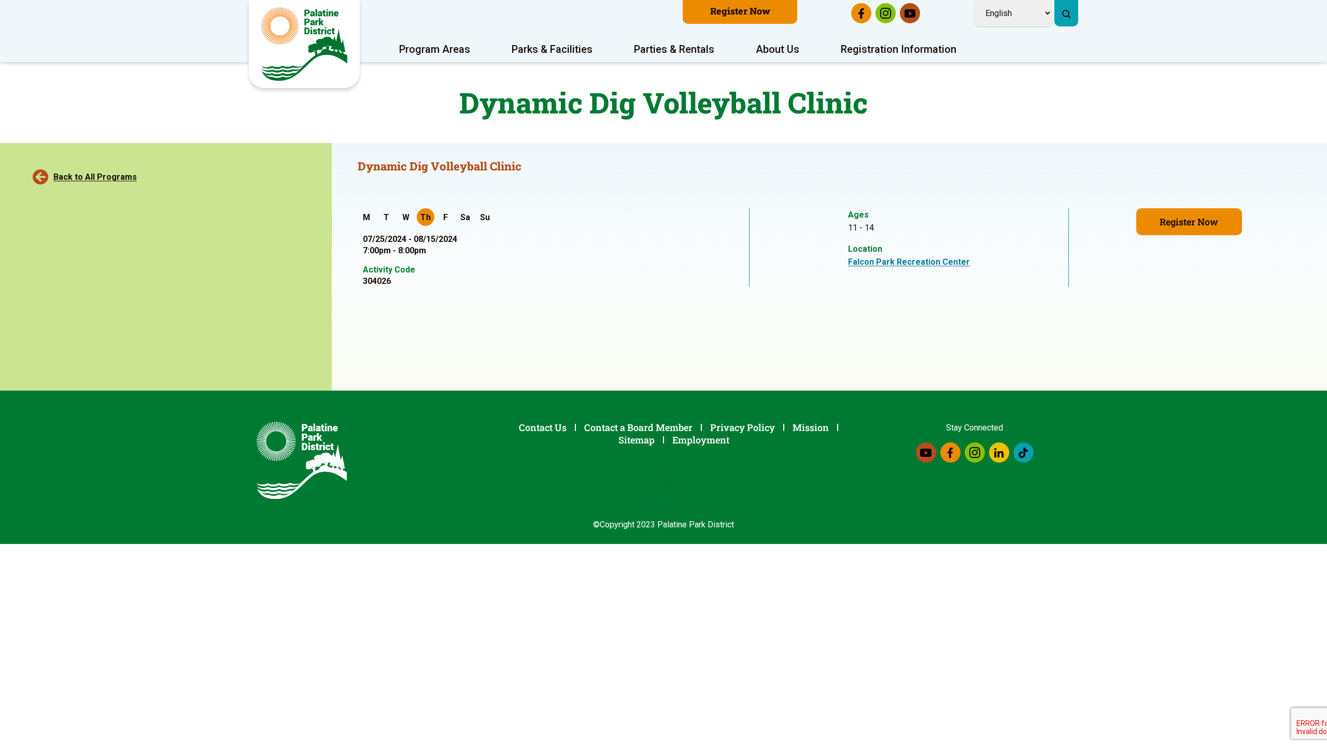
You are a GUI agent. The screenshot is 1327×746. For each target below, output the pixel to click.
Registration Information (898, 49)
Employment (700, 440)
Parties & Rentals (674, 49)
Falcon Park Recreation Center (909, 262)
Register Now (740, 11)
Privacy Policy (742, 427)
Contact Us (543, 427)
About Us (777, 49)
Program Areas (434, 49)
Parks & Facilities (552, 49)
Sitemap (636, 440)
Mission (811, 427)
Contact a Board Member (638, 427)
